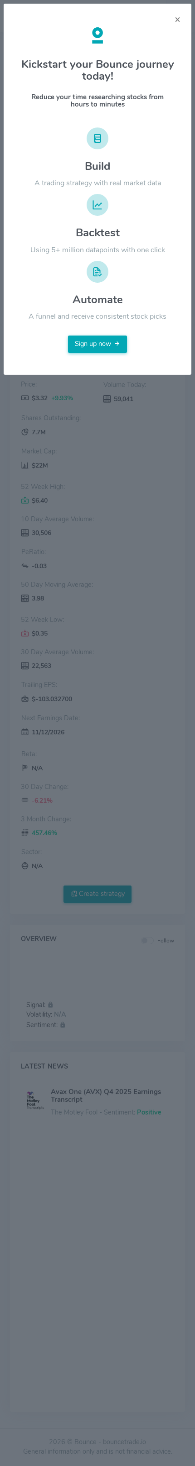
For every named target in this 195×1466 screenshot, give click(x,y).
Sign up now (93, 343)
